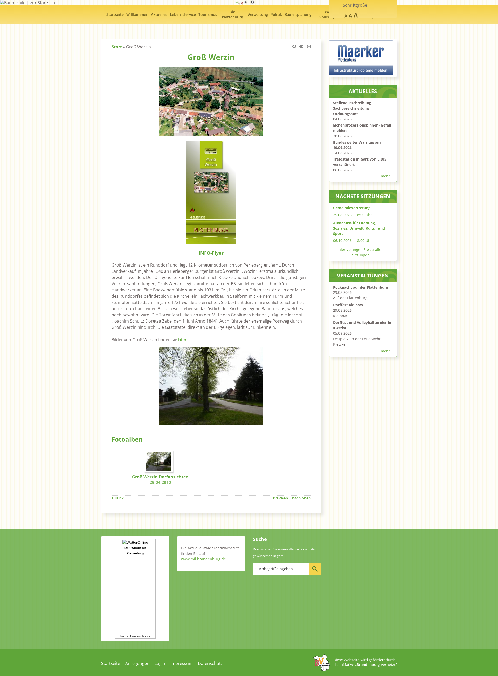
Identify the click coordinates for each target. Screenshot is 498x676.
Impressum (181, 663)
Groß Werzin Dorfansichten (160, 479)
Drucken (280, 498)
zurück (118, 498)
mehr (385, 175)
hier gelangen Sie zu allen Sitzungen (361, 252)
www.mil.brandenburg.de (203, 558)
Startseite (110, 663)
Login (160, 663)
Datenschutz (210, 663)
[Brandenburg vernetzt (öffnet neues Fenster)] (355, 669)
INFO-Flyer (211, 252)
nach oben (301, 498)
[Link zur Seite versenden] (301, 47)
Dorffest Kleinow (348, 304)
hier (181, 340)
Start (117, 47)
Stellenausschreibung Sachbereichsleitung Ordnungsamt (352, 108)
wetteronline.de (141, 636)
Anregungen (137, 663)
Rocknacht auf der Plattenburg (360, 287)
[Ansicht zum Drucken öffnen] (309, 47)
